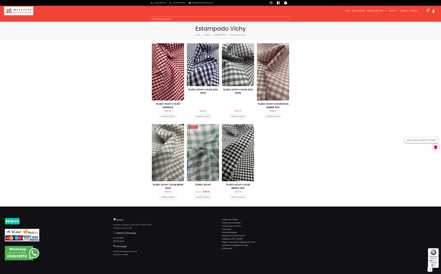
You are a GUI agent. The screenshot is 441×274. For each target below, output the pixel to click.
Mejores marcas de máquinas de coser (238, 242)
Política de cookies (230, 219)
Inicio (198, 35)
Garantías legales (229, 232)
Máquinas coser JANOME (232, 239)
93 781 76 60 (118, 238)
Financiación (227, 248)
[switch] (433, 265)
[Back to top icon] (430, 269)
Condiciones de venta (231, 226)
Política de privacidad (231, 223)
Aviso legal (226, 229)
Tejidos (207, 35)
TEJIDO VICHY (203, 184)
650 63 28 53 (118, 241)
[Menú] (437, 249)
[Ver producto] (181, 51)
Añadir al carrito (168, 116)
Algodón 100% (220, 35)
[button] (436, 147)
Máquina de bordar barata (233, 235)
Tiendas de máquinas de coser (235, 245)
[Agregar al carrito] (181, 46)
